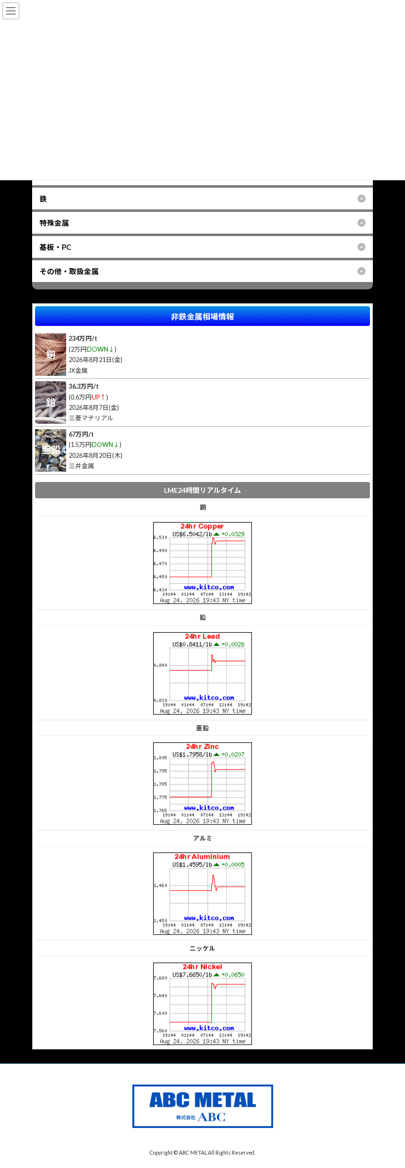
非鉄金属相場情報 (202, 316)
